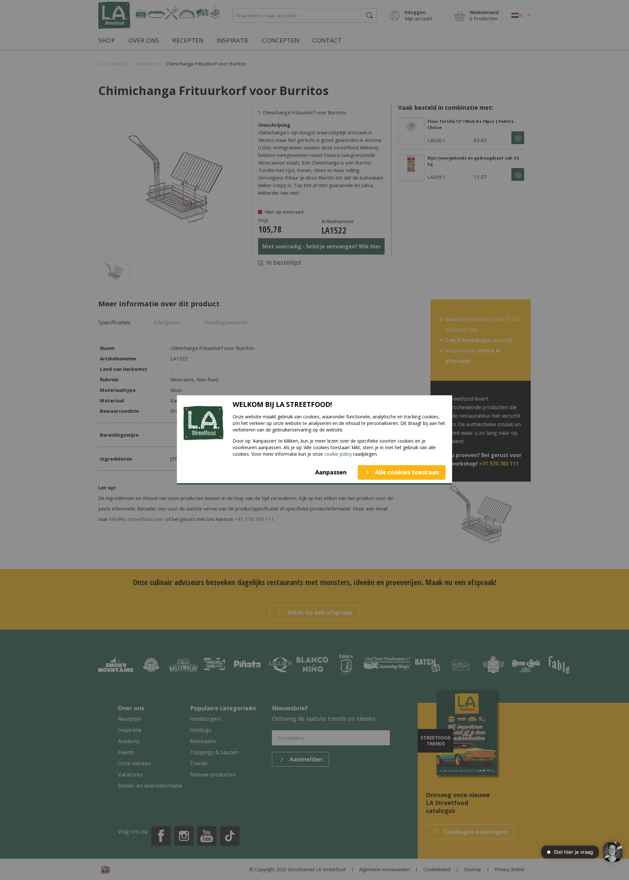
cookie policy (338, 453)
